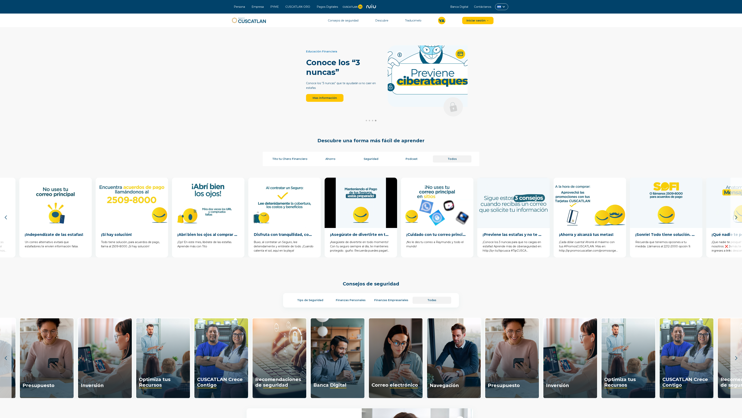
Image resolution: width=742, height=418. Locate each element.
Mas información (305, 98)
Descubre (381, 20)
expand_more (503, 6)
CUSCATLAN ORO (298, 7)
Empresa (258, 7)
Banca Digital (459, 7)
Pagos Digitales (328, 7)
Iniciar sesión (476, 20)
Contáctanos (482, 7)
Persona (240, 7)
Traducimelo (413, 20)
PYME (275, 7)
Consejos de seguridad (343, 20)
